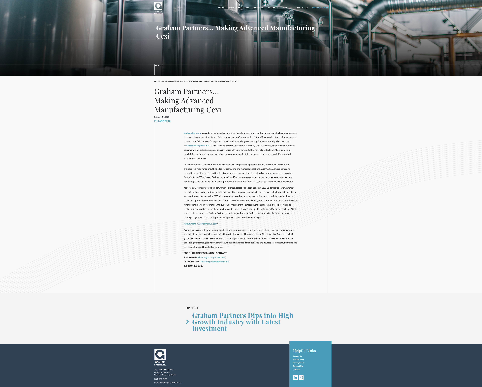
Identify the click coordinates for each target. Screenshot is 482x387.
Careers (287, 7)
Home (157, 81)
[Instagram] (301, 377)
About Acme (190, 223)
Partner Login (320, 7)
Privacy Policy (298, 363)
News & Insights (178, 81)
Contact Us (302, 7)
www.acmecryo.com (207, 223)
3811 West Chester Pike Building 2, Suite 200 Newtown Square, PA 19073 (165, 372)
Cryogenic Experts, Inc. (197, 145)
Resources (274, 7)
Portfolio (258, 7)
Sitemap (296, 369)
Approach (234, 7)
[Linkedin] (295, 377)
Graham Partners (192, 132)
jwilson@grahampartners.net (211, 257)
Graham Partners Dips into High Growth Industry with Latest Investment (242, 321)
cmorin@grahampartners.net (214, 261)
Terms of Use (298, 366)
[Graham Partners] (160, 357)
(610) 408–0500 (160, 379)
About (221, 7)
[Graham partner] (159, 8)
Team (246, 7)
